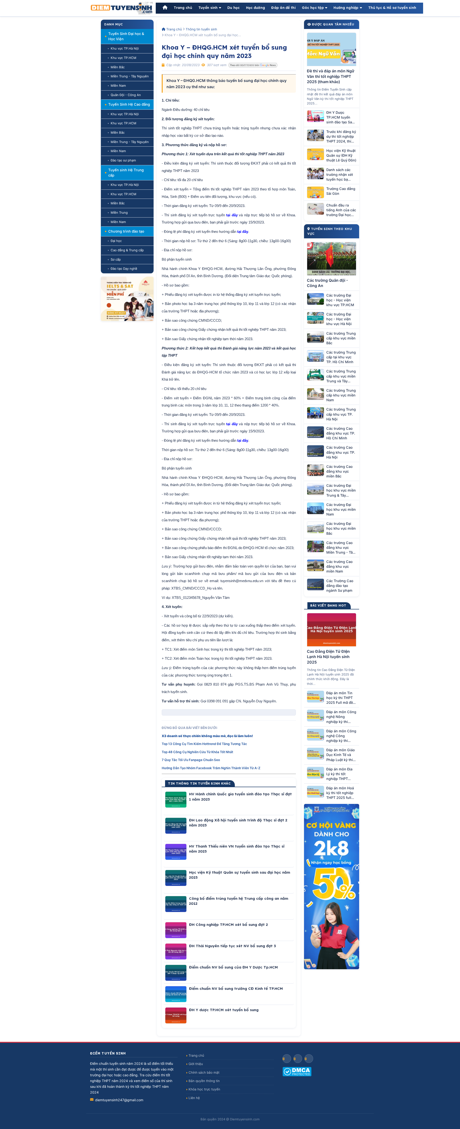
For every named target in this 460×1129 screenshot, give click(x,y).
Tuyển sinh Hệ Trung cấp (126, 173)
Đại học (116, 241)
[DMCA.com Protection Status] (326, 1071)
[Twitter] (309, 1058)
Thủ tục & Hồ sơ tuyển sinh (392, 8)
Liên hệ (194, 1098)
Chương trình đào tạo (126, 231)
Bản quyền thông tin (204, 1081)
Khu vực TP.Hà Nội (125, 48)
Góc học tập (313, 8)
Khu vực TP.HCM (123, 58)
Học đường (255, 8)
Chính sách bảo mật (204, 1072)
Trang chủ (183, 8)
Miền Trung (119, 212)
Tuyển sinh (208, 8)
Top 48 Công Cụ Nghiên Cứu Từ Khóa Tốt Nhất (197, 752)
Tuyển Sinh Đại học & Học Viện (126, 36)
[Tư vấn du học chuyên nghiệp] (127, 299)
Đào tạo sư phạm (123, 160)
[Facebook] (286, 1058)
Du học (233, 8)
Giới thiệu (196, 1064)
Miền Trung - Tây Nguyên (130, 76)
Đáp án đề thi (283, 8)
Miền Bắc (118, 67)
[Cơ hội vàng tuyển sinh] (331, 886)
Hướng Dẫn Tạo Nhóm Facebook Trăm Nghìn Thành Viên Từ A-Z (211, 768)
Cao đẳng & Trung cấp (127, 250)
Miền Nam (118, 85)
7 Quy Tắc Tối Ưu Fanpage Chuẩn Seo (191, 760)
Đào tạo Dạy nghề (124, 268)
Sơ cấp (116, 259)
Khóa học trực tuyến (204, 1089)
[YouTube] (297, 1058)
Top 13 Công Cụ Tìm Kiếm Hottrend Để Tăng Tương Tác (204, 744)
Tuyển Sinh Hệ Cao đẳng (129, 104)
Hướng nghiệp (346, 8)
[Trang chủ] (165, 8)
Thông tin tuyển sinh (201, 29)
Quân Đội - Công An (126, 95)
